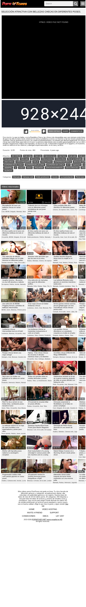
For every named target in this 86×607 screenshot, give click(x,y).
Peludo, (71, 262)
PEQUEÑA (39, 168)
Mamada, (19, 211)
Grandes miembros (76, 408)
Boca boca (35, 159)
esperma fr (77, 165)
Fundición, (48, 335)
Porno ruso (80, 177)
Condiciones (28, 516)
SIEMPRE (8, 168)
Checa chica (60, 159)
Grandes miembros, (8, 262)
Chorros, (55, 210)
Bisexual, (45, 308)
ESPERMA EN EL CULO (13, 165)
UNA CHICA (8, 162)
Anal (80, 382)
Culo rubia (28, 156)
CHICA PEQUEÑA (23, 162)
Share (65, 131)
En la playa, (48, 430)
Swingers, (82, 310)
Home (31, 509)
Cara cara (24, 159)
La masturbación (67, 177)
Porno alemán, (6, 433)
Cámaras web (28, 177)
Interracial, (12, 382)
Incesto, (17, 284)
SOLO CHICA (46, 162)
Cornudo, (56, 312)
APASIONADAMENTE (54, 168)
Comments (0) (76, 131)
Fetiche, (42, 237)
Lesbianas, (30, 308)
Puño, (35, 286)
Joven (29, 213)
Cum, (3, 211)
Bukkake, (48, 359)
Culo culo (38, 156)
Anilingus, (41, 359)
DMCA (45, 516)
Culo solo (72, 156)
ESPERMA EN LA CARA (35, 165)
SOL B (35, 162)
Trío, (48, 286)
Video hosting (49, 509)
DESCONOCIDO (72, 168)
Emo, (68, 210)
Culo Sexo (62, 156)
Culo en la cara (49, 156)
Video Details (54, 131)
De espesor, (62, 210)
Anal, (61, 237)
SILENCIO (8, 171)
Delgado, (13, 211)
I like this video (26, 131)
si (15, 168)
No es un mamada (75, 159)
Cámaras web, (69, 431)
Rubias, (29, 261)
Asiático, (55, 431)
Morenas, (25, 211)
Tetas (71, 335)
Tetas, (16, 262)
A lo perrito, (5, 237)
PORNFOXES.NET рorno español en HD (47, 519)
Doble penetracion (42, 177)
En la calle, (23, 237)
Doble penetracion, (33, 237)
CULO (21, 168)
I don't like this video (44, 131)
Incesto (55, 177)
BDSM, (7, 211)
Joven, (72, 210)
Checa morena (47, 159)
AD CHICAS (16, 156)
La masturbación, (42, 380)
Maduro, (65, 262)
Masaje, (81, 357)
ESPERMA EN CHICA (55, 165)
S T (68, 165)
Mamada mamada (11, 159)
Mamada (16, 177)
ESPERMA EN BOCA (63, 162)
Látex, (73, 312)
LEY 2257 (60, 516)
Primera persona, (22, 310)
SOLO (29, 168)
